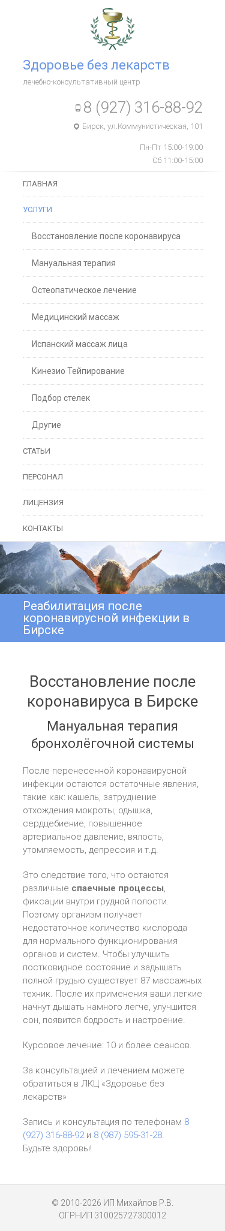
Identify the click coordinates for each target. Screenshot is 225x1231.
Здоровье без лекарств (96, 65)
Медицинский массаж (75, 317)
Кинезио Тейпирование (78, 371)
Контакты (43, 528)
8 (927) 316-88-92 (143, 107)
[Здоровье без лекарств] (112, 14)
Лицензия (43, 502)
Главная (40, 183)
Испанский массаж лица (80, 344)
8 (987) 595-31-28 (128, 1135)
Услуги (37, 209)
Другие (46, 425)
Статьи (36, 450)
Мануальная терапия (74, 263)
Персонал (43, 476)
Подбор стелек (61, 398)
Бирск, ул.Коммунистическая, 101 (142, 126)
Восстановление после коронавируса (106, 236)
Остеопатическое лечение (84, 290)
